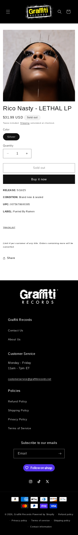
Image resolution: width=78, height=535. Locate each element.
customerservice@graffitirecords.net (29, 379)
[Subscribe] (60, 453)
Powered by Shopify (43, 514)
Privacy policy (19, 520)
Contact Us (15, 330)
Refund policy (65, 514)
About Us (14, 339)
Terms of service (40, 520)
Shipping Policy (18, 410)
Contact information (41, 526)
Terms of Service (19, 428)
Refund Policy (17, 401)
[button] (8, 11)
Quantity (8, 145)
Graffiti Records (23, 514)
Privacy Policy (17, 419)
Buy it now (39, 179)
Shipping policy (62, 520)
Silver (13, 137)
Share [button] (11, 257)
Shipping (25, 123)
